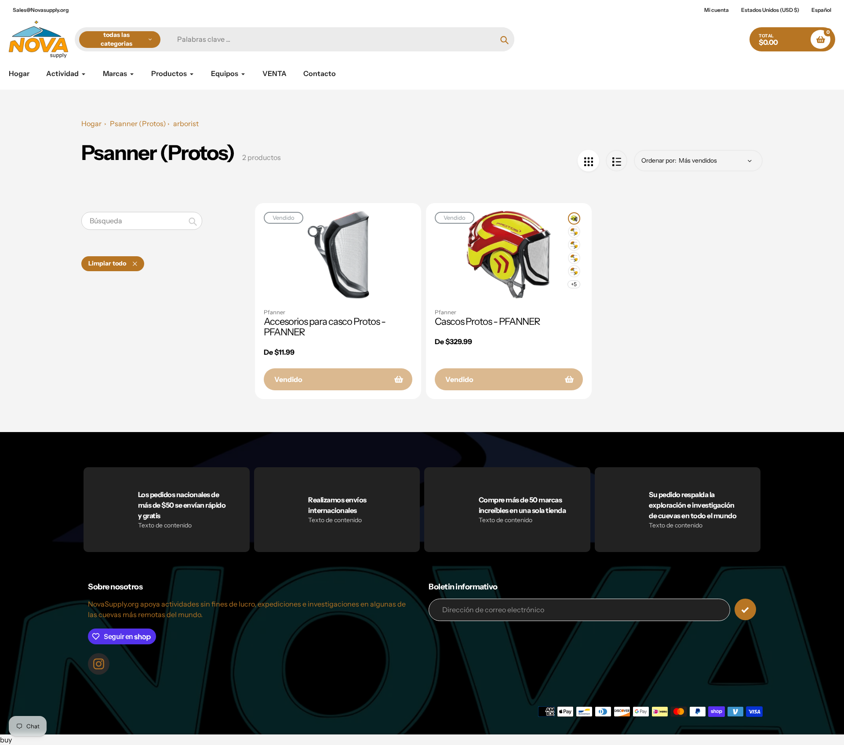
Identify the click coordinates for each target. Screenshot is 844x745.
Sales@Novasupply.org (41, 10)
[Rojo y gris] (574, 258)
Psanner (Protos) (138, 123)
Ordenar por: (659, 160)
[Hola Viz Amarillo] (574, 218)
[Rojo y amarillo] (574, 232)
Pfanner (274, 312)
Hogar (91, 123)
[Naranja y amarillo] (574, 245)
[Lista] (616, 160)
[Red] (588, 160)
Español (821, 10)
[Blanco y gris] (574, 271)
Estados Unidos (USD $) (770, 10)
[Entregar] (745, 609)
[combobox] (141, 221)
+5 (574, 284)
